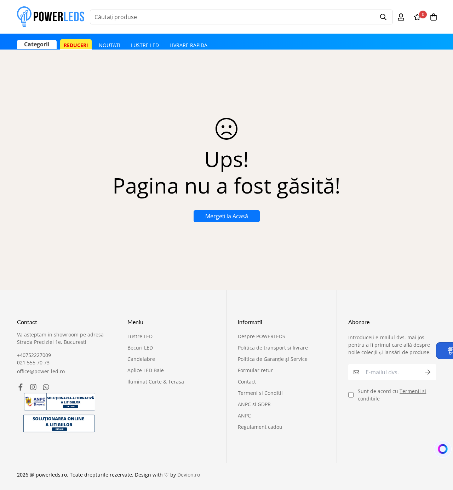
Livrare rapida (188, 45)
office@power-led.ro (41, 371)
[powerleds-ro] (50, 17)
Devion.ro (188, 474)
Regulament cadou (260, 426)
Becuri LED (140, 347)
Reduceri (76, 45)
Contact (247, 381)
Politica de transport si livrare (273, 347)
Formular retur (255, 370)
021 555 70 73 (33, 362)
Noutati (109, 45)
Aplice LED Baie (145, 370)
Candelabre (141, 359)
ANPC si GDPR (254, 404)
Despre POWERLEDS (261, 336)
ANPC (244, 415)
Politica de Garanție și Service (273, 359)
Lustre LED (145, 45)
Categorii (37, 44)
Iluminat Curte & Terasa (155, 381)
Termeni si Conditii (260, 393)
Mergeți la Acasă (226, 216)
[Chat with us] (439, 450)
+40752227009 (34, 355)
